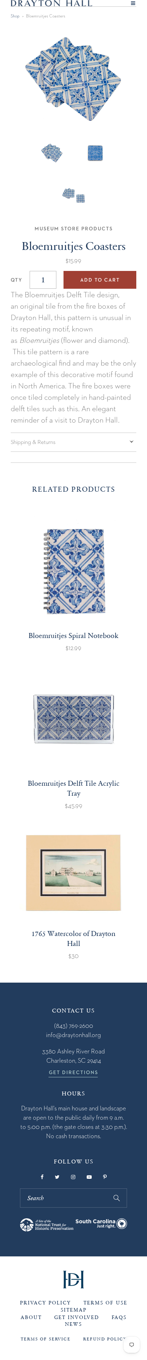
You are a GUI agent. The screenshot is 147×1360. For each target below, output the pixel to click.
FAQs (119, 1317)
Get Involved (76, 1317)
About (31, 1317)
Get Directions (73, 1072)
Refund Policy (105, 1339)
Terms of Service (46, 1339)
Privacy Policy (45, 1303)
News (73, 1324)
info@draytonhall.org (73, 1035)
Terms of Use (105, 1303)
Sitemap (74, 1310)
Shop (15, 16)
